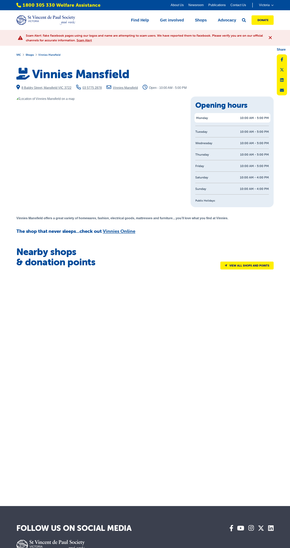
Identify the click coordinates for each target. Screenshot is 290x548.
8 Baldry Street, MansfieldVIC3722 (46, 87)
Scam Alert (84, 40)
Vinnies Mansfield (125, 87)
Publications (217, 5)
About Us (177, 5)
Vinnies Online (119, 231)
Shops (30, 55)
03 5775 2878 (92, 87)
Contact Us (238, 5)
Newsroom (196, 5)
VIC (18, 55)
